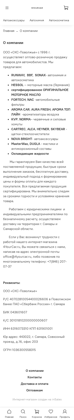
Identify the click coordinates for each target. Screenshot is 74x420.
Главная (8, 31)
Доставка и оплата (34, 384)
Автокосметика (59, 20)
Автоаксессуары (14, 20)
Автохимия (37, 20)
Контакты (35, 377)
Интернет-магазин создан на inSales (37, 399)
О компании (35, 370)
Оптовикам (34, 390)
